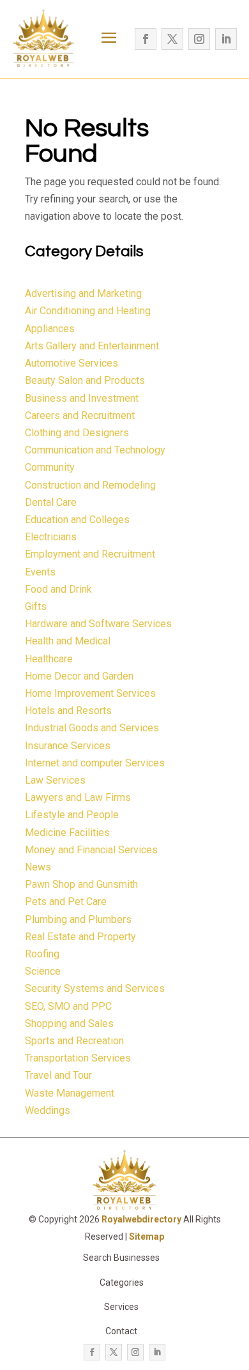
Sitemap (146, 1236)
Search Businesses (121, 1257)
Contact (121, 1331)
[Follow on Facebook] (145, 39)
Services (121, 1307)
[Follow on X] (172, 39)
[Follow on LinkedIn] (226, 39)
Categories (122, 1282)
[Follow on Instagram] (199, 39)
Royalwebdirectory (141, 1219)
